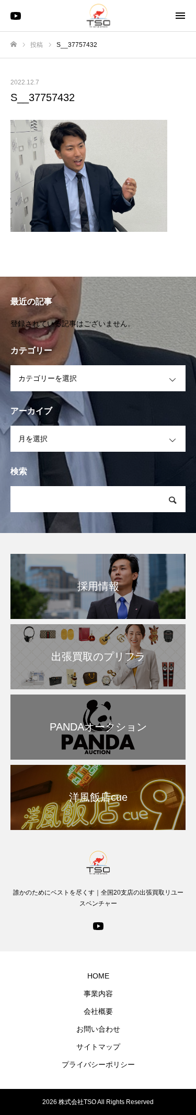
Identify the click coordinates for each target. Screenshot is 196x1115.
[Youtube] (98, 925)
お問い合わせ (98, 1029)
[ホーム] (13, 44)
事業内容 (98, 993)
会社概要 (98, 1011)
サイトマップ (98, 1047)
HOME (98, 976)
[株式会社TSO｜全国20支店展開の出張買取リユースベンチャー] (98, 16)
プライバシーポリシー (98, 1064)
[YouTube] (15, 15)
